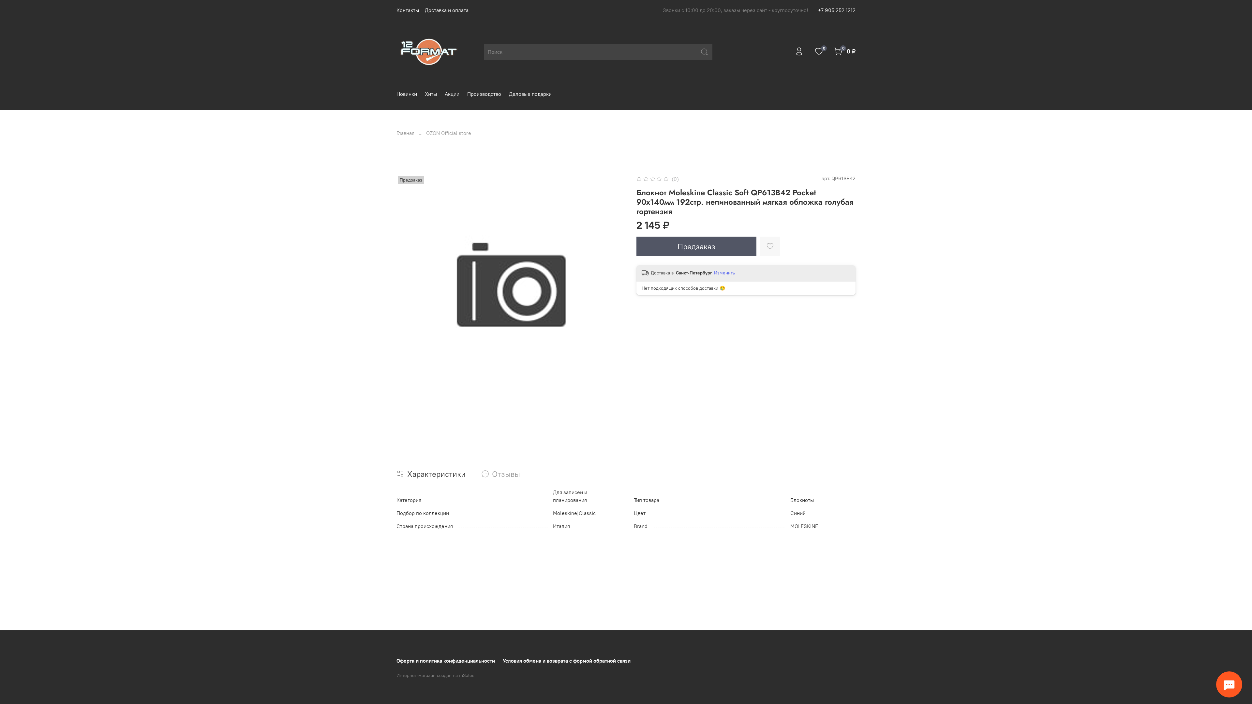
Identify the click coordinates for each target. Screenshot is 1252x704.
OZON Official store (448, 133)
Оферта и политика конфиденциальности (445, 660)
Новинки (406, 94)
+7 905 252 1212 (837, 10)
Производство (484, 94)
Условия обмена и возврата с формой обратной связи (567, 660)
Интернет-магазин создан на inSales (435, 675)
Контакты (407, 10)
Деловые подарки (530, 94)
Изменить (724, 273)
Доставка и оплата (447, 10)
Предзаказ (696, 246)
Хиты (431, 94)
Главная (405, 133)
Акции (452, 94)
